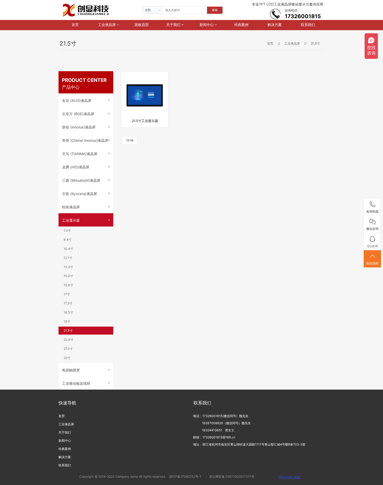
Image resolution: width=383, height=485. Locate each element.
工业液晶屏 (107, 25)
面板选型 (142, 25)
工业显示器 (71, 220)
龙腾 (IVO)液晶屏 (75, 167)
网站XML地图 (289, 477)
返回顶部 (372, 263)
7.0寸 (67, 230)
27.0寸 (68, 349)
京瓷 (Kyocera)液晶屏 (79, 193)
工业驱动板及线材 (76, 383)
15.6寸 (68, 285)
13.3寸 (68, 267)
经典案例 (241, 25)
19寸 (67, 321)
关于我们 (173, 25)
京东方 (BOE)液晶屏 (78, 114)
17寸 (67, 294)
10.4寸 (68, 248)
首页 (75, 25)
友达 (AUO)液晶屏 (76, 100)
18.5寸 (68, 312)
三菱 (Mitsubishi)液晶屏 (81, 180)
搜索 (215, 10)
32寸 (67, 358)
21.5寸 (68, 330)
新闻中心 (207, 25)
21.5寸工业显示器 (145, 121)
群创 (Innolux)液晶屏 (79, 127)
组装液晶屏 (71, 207)
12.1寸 (68, 258)
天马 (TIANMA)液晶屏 (79, 154)
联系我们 (308, 25)
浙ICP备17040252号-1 (185, 476)
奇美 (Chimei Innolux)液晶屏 (85, 140)
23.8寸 (68, 339)
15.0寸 (68, 276)
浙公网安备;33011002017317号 (231, 476)
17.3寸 (68, 303)
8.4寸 (68, 239)
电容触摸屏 (71, 370)
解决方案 (275, 25)
